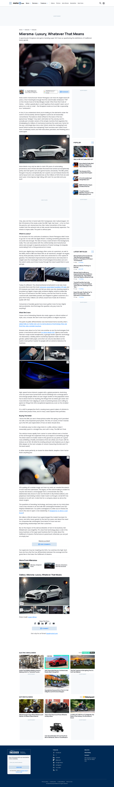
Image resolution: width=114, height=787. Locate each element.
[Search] (100, 3)
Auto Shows (65, 3)
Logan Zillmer (32, 617)
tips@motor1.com (52, 633)
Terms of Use (19, 772)
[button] (21, 609)
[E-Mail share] (54, 623)
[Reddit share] (50, 623)
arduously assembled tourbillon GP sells (53, 287)
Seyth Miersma (31, 91)
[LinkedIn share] (42, 623)
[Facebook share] (35, 623)
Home (20, 29)
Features (43, 3)
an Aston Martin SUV (48, 332)
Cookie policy (53, 781)
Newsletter (73, 3)
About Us (87, 750)
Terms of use (69, 781)
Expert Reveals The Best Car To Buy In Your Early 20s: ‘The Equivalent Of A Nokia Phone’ (83, 293)
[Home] (18, 3)
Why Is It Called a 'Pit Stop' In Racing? (82, 266)
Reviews (35, 3)
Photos (58, 3)
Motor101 (81, 269)
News (27, 3)
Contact (87, 755)
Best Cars (80, 3)
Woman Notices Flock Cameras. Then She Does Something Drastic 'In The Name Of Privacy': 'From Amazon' (83, 258)
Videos (53, 3)
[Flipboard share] (46, 623)
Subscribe (19, 767)
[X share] (39, 623)
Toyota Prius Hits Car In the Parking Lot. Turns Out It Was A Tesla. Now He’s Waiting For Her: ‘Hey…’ (83, 284)
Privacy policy (45, 781)
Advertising (88, 752)
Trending (80, 262)
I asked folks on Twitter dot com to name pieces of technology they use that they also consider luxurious (43, 324)
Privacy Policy (24, 770)
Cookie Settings (61, 781)
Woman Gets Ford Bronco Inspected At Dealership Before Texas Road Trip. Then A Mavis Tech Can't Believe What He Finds (83, 275)
